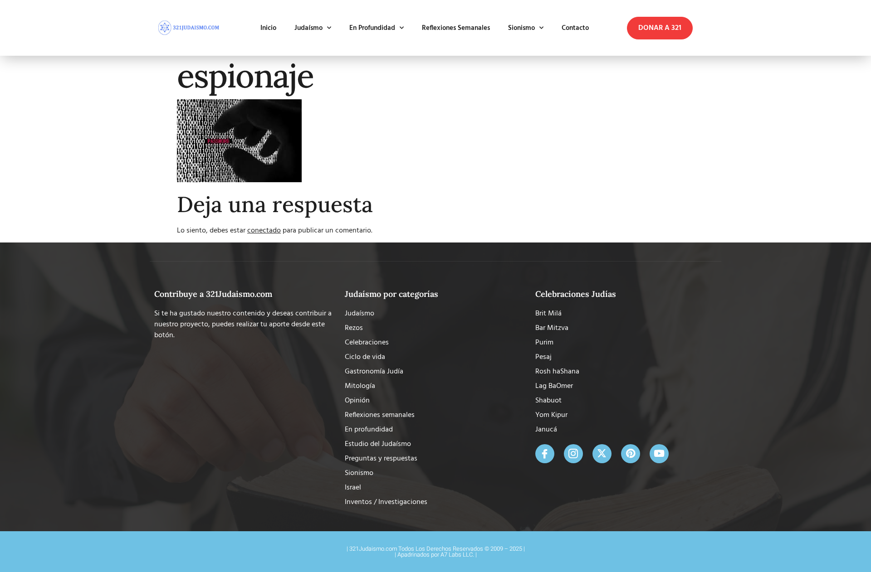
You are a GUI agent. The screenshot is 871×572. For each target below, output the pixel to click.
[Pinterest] (630, 453)
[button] (660, 28)
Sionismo (521, 28)
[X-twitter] (602, 453)
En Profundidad (372, 28)
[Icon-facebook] (544, 453)
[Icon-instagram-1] (573, 453)
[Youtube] (659, 453)
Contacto (575, 28)
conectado (264, 231)
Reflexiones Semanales (456, 28)
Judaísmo (308, 28)
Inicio (268, 28)
